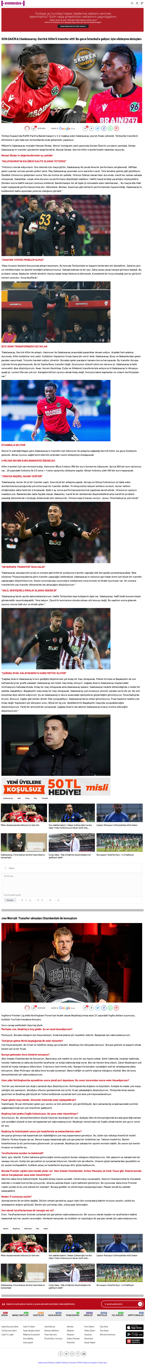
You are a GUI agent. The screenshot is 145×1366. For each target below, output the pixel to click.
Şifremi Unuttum (107, 1334)
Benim (5, 1228)
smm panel (28, 1342)
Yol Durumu (117, 1314)
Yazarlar (88, 1334)
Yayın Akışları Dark (31, 1330)
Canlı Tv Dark (29, 1326)
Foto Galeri (89, 1326)
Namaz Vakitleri (20, 1314)
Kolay (27, 798)
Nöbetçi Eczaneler (31, 1334)
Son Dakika (28, 1338)
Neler (46, 1228)
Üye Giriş (104, 1326)
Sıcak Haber (89, 1342)
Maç (35, 798)
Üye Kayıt (104, 1330)
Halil (19, 798)
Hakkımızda (42, 1362)
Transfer (44, 798)
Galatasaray (8, 798)
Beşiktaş (16, 1228)
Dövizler (70, 1330)
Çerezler (73, 1362)
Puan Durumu (72, 1314)
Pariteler (102, 1314)
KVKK (79, 1362)
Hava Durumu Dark (10, 1326)
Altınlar (70, 1326)
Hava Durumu (54, 1314)
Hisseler (88, 1314)
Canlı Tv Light (7, 1334)
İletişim (51, 1362)
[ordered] (38, 900)
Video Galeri (89, 1330)
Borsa (4, 1314)
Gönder (10, 900)
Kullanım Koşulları (90, 1362)
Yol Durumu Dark (9, 1330)
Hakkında (28, 1228)
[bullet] (42, 900)
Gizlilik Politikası (62, 1362)
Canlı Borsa (49, 1326)
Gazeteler (38, 1314)
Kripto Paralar (136, 1314)
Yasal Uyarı (103, 1362)
